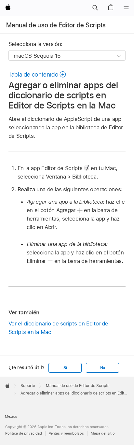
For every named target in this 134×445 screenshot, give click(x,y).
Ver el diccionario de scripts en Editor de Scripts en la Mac (58, 327)
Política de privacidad (23, 433)
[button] (95, 8)
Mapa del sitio (103, 433)
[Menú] (126, 8)
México (11, 416)
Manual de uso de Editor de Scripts (56, 25)
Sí (65, 368)
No (102, 368)
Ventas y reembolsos (66, 433)
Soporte (27, 385)
